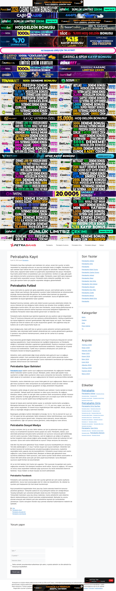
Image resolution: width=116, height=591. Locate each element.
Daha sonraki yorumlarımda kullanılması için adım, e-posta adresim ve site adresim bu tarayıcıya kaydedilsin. (41, 566)
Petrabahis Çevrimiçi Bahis (97, 430)
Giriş (13, 508)
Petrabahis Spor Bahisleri (87, 419)
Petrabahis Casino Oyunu (90, 272)
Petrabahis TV (85, 421)
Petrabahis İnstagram (86, 435)
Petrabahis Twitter (93, 421)
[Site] (29, 87)
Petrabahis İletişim (97, 433)
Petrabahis (49, 245)
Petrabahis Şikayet (90, 245)
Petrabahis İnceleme (62, 245)
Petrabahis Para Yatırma (98, 415)
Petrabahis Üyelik (88, 293)
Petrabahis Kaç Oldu (89, 290)
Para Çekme (86, 326)
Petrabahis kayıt (16, 370)
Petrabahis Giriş (77, 245)
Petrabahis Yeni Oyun (86, 430)
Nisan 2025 (86, 353)
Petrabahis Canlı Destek (19, 514)
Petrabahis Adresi (88, 261)
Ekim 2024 (85, 359)
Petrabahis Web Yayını (98, 423)
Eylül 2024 (85, 362)
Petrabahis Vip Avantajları (87, 423)
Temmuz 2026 (87, 345)
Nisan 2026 (86, 348)
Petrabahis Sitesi (87, 278)
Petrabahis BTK (93, 396)
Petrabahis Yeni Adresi (89, 284)
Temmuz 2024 (87, 368)
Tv (82, 329)
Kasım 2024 (86, 356)
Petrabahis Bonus (88, 295)
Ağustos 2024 (86, 365)
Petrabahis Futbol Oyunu (87, 400)
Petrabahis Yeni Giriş (89, 281)
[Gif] (58, 118)
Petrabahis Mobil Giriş (89, 298)
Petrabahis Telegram (98, 419)
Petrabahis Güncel (86, 408)
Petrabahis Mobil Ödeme (87, 415)
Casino (84, 320)
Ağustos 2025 (86, 350)
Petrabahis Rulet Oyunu (90, 269)
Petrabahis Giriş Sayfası (91, 406)
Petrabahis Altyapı (100, 393)
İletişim (102, 245)
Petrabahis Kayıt (17, 510)
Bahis (84, 317)
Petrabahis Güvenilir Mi (18, 512)
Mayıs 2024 (86, 374)
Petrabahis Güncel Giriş (96, 408)
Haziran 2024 (86, 371)
